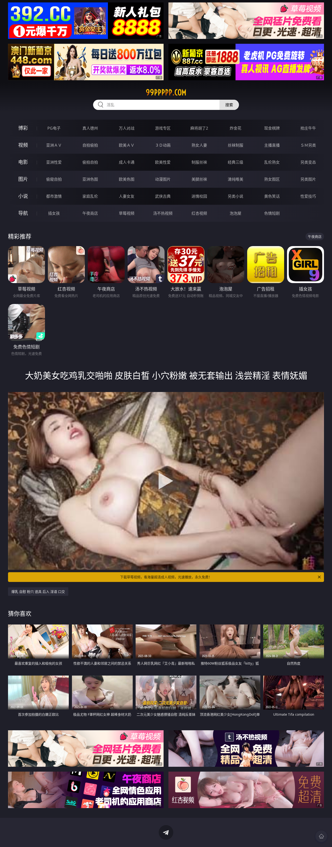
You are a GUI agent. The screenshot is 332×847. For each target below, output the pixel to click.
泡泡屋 (235, 213)
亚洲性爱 (54, 162)
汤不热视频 (163, 213)
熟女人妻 (199, 145)
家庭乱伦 (90, 196)
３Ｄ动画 (163, 145)
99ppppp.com (166, 92)
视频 (23, 145)
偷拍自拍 (90, 162)
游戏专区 (163, 128)
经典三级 (235, 162)
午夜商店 (90, 213)
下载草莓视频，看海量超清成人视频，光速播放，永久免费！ (166, 577)
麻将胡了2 (199, 128)
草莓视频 (126, 213)
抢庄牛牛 (308, 128)
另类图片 (308, 179)
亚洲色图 (90, 179)
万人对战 (126, 128)
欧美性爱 (163, 162)
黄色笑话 (272, 196)
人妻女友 (126, 196)
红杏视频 (199, 213)
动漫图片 (163, 179)
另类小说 (235, 196)
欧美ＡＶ (126, 145)
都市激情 (54, 196)
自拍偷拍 (90, 145)
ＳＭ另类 (308, 145)
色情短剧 (272, 213)
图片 (23, 179)
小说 (23, 196)
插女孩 (54, 213)
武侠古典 (163, 196)
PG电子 (54, 128)
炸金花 (235, 128)
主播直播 (272, 145)
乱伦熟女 (272, 162)
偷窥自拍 (54, 179)
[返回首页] (321, 836)
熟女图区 (272, 179)
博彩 (23, 128)
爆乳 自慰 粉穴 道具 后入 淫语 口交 (38, 591)
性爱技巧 (308, 196)
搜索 (229, 104)
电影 (23, 162)
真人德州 (90, 128)
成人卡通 (126, 162)
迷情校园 (199, 196)
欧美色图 (126, 179)
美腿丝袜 (199, 179)
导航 (23, 213)
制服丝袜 (199, 162)
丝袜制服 (235, 145)
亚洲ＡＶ (54, 145)
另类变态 (308, 162)
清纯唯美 (235, 179)
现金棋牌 (272, 128)
